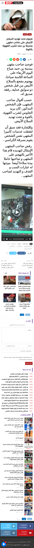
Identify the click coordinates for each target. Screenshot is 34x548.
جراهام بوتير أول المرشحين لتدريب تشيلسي (27, 265)
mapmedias (25, 243)
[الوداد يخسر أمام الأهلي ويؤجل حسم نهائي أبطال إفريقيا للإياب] (28, 460)
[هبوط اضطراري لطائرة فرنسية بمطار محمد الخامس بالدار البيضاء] (24, 280)
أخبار (8, 243)
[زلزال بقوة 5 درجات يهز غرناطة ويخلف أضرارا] (24, 297)
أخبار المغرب (19, 246)
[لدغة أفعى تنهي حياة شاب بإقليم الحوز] (9, 280)
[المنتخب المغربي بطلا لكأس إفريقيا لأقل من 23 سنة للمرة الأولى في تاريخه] (28, 493)
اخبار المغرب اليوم (28, 248)
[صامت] (7, 239)
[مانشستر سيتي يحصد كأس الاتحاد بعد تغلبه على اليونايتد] (28, 466)
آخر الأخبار (14, 243)
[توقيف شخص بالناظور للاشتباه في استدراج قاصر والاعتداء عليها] (9, 297)
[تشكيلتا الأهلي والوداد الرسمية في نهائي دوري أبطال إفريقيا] (28, 473)
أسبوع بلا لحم (19, 438)
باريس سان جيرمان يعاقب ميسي (14, 497)
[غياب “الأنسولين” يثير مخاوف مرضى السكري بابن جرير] (28, 427)
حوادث (29, 34)
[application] (17, 212)
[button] (17, 212)
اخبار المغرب (12, 246)
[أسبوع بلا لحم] (28, 440)
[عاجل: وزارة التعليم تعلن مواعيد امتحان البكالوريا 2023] (28, 447)
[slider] (18, 239)
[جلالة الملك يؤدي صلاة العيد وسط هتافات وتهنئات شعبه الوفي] (28, 480)
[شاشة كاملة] (4, 239)
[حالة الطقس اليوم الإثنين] (28, 512)
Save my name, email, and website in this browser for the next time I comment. (18, 358)
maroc (19, 243)
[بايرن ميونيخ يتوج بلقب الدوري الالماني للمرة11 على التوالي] (28, 453)
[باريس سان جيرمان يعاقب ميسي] (28, 499)
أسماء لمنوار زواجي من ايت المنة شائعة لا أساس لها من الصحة (8, 265)
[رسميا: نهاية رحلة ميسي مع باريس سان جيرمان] (28, 486)
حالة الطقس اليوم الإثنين (16, 510)
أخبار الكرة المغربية (28, 246)
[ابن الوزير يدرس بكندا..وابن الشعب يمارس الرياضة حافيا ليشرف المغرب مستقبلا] (28, 434)
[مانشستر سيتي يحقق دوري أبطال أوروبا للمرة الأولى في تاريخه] (28, 506)
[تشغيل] (30, 239)
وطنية (25, 34)
